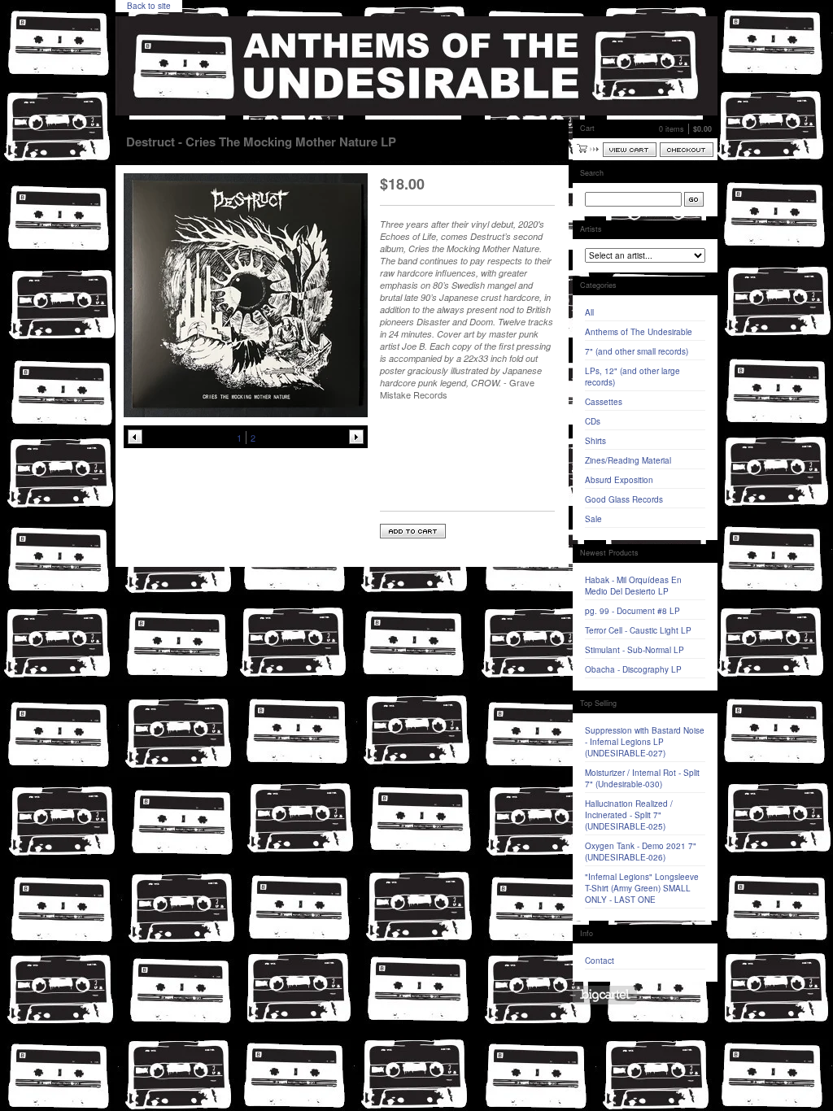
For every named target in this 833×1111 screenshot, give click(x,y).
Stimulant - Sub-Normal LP (634, 650)
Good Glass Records (624, 499)
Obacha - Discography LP (633, 669)
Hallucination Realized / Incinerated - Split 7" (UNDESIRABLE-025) (629, 815)
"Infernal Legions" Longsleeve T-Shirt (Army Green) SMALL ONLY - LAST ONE (642, 888)
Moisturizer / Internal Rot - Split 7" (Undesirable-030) (642, 778)
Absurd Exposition (619, 480)
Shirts (595, 441)
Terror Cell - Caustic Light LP (638, 630)
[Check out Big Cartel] (605, 995)
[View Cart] (629, 149)
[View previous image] (135, 436)
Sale (593, 519)
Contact (599, 960)
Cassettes (603, 401)
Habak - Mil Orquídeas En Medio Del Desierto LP (633, 585)
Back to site (149, 5)
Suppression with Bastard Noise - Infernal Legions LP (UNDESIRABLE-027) (644, 742)
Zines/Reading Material (628, 460)
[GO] (694, 199)
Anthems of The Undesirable (638, 332)
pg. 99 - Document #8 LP (632, 610)
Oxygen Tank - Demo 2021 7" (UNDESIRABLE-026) (640, 851)
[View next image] (356, 436)
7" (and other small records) (636, 351)
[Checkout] (686, 149)
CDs (592, 421)
